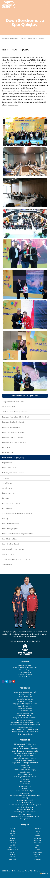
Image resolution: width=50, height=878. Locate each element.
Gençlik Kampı (7, 483)
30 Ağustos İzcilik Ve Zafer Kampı (13, 402)
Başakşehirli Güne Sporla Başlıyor (13, 432)
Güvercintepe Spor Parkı (25, 713)
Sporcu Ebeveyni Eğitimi (10, 529)
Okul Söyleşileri (7, 508)
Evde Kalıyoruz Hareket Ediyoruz (12, 473)
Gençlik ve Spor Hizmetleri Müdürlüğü (25, 668)
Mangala (37, 857)
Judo (37, 845)
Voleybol (12, 831)
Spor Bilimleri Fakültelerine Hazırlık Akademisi (17, 513)
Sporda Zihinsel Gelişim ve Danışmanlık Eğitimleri (18, 534)
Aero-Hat (38, 859)
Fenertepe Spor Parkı (25, 711)
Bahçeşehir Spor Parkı (25, 701)
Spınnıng (12, 852)
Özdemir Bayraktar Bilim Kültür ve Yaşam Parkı (25, 725)
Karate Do (12, 847)
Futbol (12, 829)
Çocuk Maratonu (7, 452)
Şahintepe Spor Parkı (25, 727)
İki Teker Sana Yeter (8, 493)
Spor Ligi (5, 519)
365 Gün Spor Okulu (8, 407)
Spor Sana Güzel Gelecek (10, 524)
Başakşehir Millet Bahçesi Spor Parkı (25, 704)
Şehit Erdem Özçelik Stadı (25, 734)
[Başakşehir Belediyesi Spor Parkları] (8, 4)
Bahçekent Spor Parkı (25, 697)
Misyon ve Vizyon (25, 670)
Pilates (12, 838)
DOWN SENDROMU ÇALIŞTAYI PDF (25, 396)
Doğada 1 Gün (7, 463)
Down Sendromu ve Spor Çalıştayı (13, 458)
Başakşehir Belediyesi (25, 665)
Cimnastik (37, 838)
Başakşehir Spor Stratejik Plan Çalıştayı (15, 442)
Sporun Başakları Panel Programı (13, 549)
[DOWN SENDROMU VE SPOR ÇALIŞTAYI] (25, 131)
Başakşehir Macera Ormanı (11, 427)
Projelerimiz (14, 38)
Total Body (12, 843)
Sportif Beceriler (12, 850)
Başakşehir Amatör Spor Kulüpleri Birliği (15, 417)
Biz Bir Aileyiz (6, 447)
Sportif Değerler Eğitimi (10, 539)
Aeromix (37, 850)
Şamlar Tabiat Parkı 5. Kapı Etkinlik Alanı (25, 729)
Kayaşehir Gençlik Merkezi (25, 715)
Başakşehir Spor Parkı (25, 706)
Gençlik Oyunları (7, 488)
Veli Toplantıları (7, 564)
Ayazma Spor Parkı (25, 694)
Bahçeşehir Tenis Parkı (25, 708)
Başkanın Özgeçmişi (25, 675)
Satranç (12, 836)
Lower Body (13, 859)
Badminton (37, 840)
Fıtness (12, 833)
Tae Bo (12, 857)
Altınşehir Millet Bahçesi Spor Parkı (25, 692)
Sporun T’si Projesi (8, 554)
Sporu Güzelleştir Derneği (10, 544)
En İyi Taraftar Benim (9, 468)
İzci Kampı (5, 498)
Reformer (37, 854)
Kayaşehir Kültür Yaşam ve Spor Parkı (25, 718)
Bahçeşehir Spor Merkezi (25, 699)
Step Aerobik (37, 852)
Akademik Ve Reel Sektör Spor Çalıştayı (15, 412)
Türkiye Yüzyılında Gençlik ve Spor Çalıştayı (16, 559)
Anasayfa (5, 38)
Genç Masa (6, 478)
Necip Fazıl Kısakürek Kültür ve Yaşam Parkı (25, 722)
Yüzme (37, 831)
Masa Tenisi (37, 843)
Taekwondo (12, 840)
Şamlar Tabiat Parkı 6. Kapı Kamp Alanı (25, 732)
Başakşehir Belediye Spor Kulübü (13, 422)
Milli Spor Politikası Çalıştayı (11, 503)
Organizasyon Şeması (25, 672)
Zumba (12, 854)
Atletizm (37, 836)
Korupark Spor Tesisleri (25, 720)
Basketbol (37, 829)
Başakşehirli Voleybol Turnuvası (12, 437)
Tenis (37, 833)
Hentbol (37, 847)
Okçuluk (12, 845)
